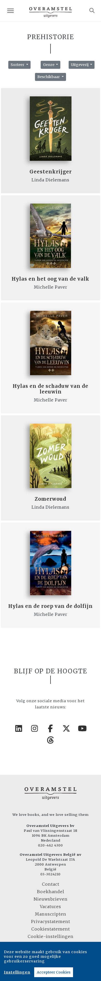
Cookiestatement (50, 929)
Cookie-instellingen (51, 936)
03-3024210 (50, 874)
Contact (50, 884)
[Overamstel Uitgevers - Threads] (50, 740)
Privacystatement (50, 921)
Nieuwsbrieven (51, 899)
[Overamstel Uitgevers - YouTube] (82, 728)
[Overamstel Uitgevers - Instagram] (35, 728)
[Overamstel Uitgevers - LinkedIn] (19, 728)
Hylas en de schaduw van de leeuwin (50, 389)
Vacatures (50, 906)
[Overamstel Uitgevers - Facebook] (50, 728)
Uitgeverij (80, 64)
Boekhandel (50, 891)
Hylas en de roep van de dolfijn (50, 606)
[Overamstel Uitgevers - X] (67, 728)
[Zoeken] (92, 10)
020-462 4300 (50, 845)
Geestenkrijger (51, 172)
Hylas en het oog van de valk (50, 279)
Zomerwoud (50, 499)
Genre (49, 64)
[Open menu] (10, 10)
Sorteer (18, 64)
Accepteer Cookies (53, 972)
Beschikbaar (49, 76)
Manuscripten (50, 914)
